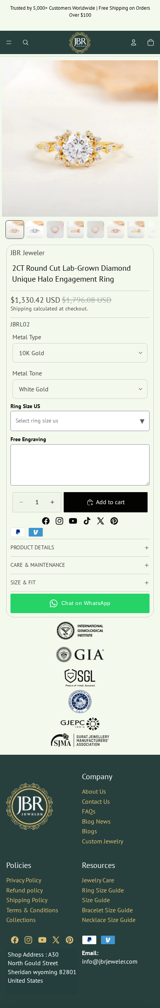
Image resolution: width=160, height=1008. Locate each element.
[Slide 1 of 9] (14, 229)
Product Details (32, 547)
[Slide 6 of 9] (115, 229)
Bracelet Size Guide (107, 909)
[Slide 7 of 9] (135, 229)
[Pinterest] (114, 521)
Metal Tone (27, 373)
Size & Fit (23, 582)
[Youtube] (73, 521)
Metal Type (26, 337)
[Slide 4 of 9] (75, 229)
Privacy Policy (23, 880)
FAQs (89, 811)
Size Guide (96, 900)
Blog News (96, 821)
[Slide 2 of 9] (34, 229)
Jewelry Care (98, 880)
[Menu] (9, 42)
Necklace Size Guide (109, 920)
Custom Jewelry (102, 841)
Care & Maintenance (37, 564)
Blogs (89, 831)
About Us (94, 791)
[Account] (133, 42)
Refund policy (24, 890)
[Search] (25, 42)
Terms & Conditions (32, 909)
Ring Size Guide (103, 890)
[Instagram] (59, 521)
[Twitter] (100, 521)
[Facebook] (45, 521)
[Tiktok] (87, 521)
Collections (21, 920)
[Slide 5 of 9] (95, 229)
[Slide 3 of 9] (55, 229)
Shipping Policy (26, 900)
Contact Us (96, 801)
